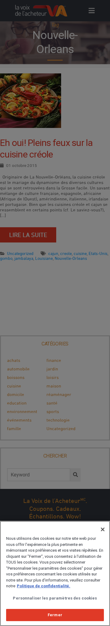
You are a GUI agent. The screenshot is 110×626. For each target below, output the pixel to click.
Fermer (55, 615)
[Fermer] (102, 529)
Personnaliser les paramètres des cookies (55, 598)
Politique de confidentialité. (43, 586)
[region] (55, 573)
